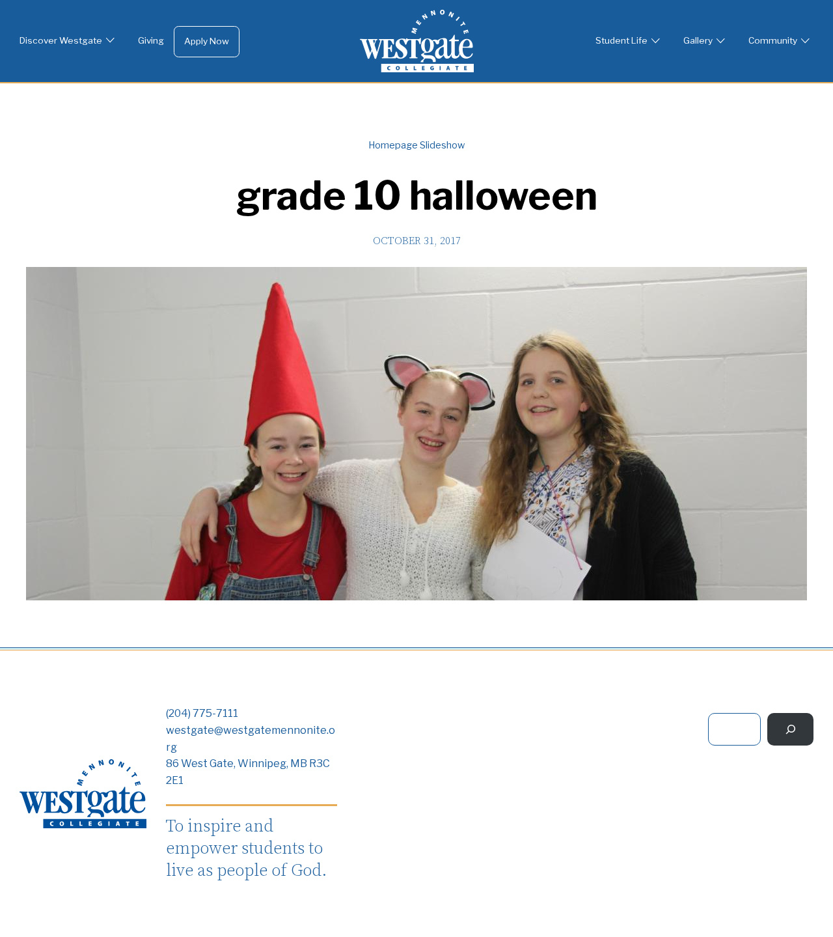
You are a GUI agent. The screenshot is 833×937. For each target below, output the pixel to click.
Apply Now (206, 41)
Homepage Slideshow (416, 145)
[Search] (790, 729)
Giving (151, 40)
